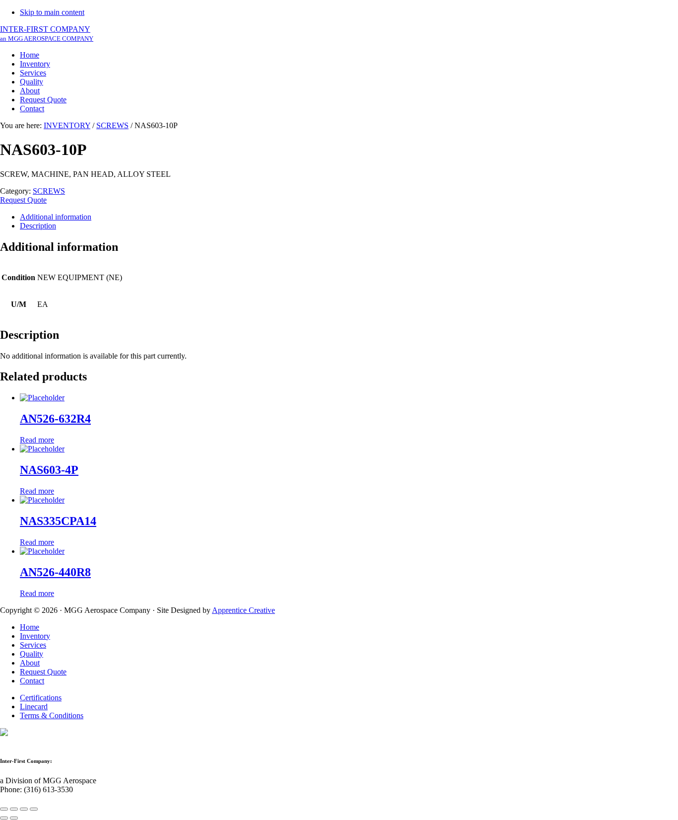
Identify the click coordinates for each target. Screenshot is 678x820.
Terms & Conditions (51, 715)
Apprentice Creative (243, 610)
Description (38, 226)
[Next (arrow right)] (14, 818)
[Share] (14, 809)
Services (33, 645)
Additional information (55, 217)
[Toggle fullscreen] (24, 809)
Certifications (41, 697)
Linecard (34, 706)
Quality (31, 654)
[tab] (349, 217)
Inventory (35, 636)
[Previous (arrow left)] (4, 818)
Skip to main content (52, 12)
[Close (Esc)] (4, 809)
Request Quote (23, 200)
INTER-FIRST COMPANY (46, 33)
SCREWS (112, 125)
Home (29, 627)
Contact (32, 680)
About (30, 663)
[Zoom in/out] (34, 809)
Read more (37, 440)
